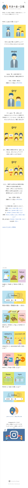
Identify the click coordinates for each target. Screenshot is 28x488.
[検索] (25, 2)
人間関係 (13, 227)
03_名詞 (8, 227)
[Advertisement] (14, 250)
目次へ (17, 221)
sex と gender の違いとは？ (15, 210)
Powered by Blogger (15, 481)
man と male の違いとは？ (15, 208)
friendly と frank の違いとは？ (17, 219)
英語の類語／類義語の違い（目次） (13, 305)
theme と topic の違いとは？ (11, 387)
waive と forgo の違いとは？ (11, 367)
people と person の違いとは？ (15, 212)
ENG (21, 83)
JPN (17, 83)
